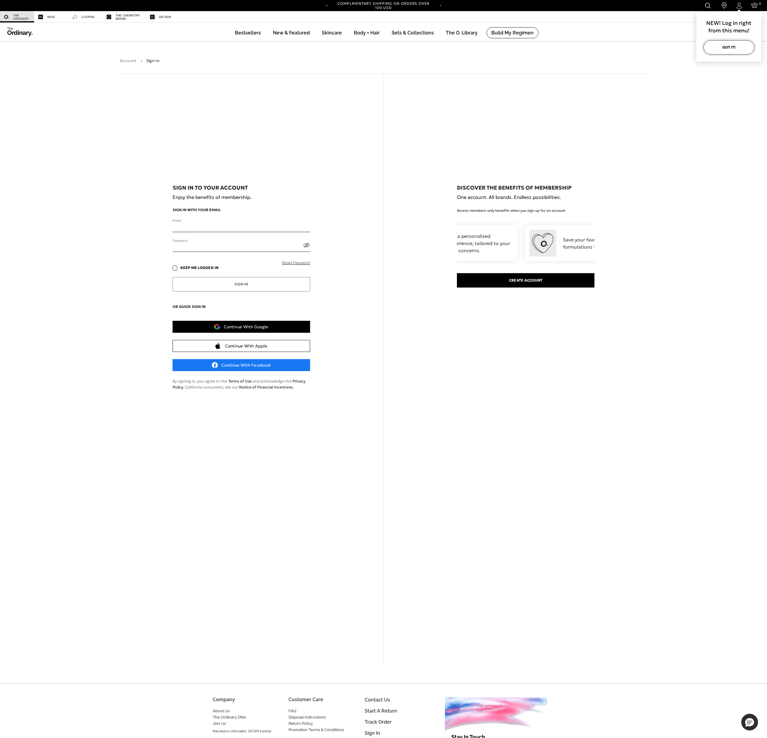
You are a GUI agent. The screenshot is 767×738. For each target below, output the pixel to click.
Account (128, 60)
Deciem (165, 17)
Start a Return (381, 711)
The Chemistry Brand (128, 17)
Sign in (372, 733)
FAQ (292, 711)
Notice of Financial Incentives (266, 387)
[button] (291, 33)
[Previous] (327, 5)
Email (177, 220)
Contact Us (377, 700)
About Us (221, 711)
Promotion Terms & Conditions (316, 730)
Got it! (729, 47)
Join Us (219, 723)
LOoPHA (87, 17)
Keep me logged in (199, 268)
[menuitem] (17, 16)
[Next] (440, 5)
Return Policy (301, 723)
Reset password (296, 263)
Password (180, 240)
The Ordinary (21, 17)
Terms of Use (240, 381)
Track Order (378, 722)
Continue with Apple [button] (246, 346)
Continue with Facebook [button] (246, 365)
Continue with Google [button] (246, 326)
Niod (51, 17)
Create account (525, 280)
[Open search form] (707, 5)
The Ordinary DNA (229, 717)
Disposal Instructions (307, 717)
